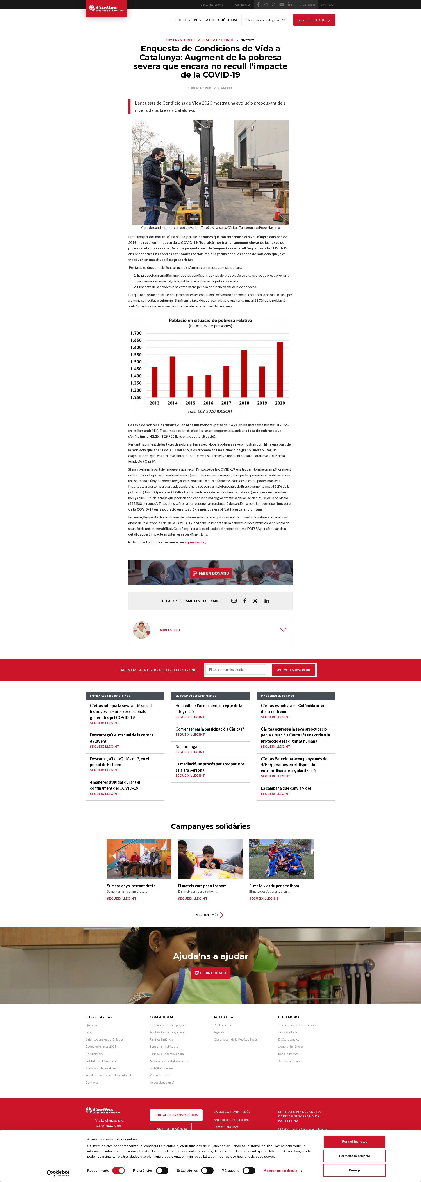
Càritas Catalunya (226, 1127)
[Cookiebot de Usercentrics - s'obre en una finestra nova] (58, 1173)
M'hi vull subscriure (293, 670)
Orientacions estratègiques (105, 1039)
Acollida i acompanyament (167, 1032)
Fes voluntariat (288, 1032)
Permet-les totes (354, 1141)
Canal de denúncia (171, 1129)
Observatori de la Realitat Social (235, 1039)
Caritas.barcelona (211, 4)
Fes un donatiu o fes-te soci (297, 1025)
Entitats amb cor (289, 1039)
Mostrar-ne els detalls (280, 1171)
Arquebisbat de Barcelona (231, 1119)
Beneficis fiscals (289, 1061)
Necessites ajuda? (162, 1082)
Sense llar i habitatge (164, 1046)
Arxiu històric (95, 1054)
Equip (89, 1032)
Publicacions (222, 1025)
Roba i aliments (288, 1054)
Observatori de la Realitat (192, 40)
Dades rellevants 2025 (101, 1046)
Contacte (92, 1082)
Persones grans (160, 1075)
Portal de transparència (176, 1115)
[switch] (162, 1170)
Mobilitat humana (161, 1068)
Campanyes (242, 4)
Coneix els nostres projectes (169, 1025)
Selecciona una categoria (262, 20)
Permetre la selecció (354, 1156)
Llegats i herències (291, 1046)
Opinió (227, 40)
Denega (354, 1170)
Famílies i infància (161, 1039)
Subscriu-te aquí (312, 20)
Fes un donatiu (212, 973)
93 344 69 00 (111, 1126)
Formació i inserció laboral (167, 1054)
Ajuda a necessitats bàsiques (170, 1061)
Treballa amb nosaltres (101, 1068)
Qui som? (92, 1025)
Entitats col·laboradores (102, 1061)
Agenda (219, 1032)
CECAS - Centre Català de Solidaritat (303, 1129)
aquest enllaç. (196, 542)
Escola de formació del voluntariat (108, 1075)
